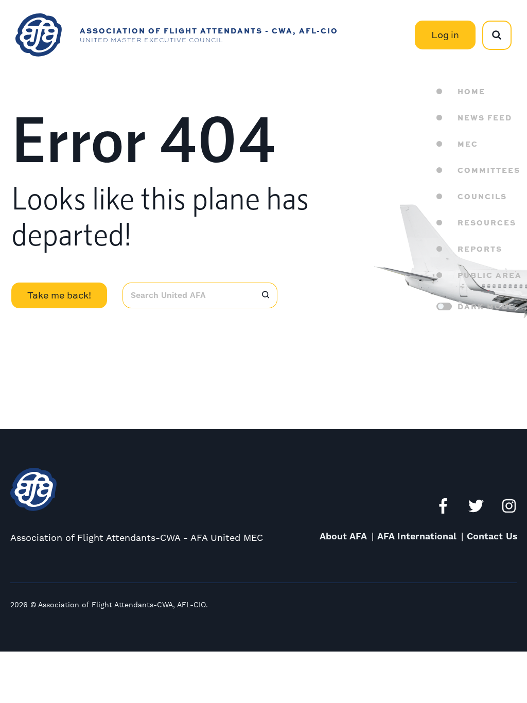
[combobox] (188, 295)
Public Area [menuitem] (490, 275)
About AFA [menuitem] (343, 536)
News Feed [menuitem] (485, 117)
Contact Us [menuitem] (492, 536)
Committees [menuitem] (489, 170)
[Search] (265, 295)
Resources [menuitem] (487, 222)
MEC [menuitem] (468, 143)
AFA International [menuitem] (416, 536)
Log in (445, 34)
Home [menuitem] (471, 91)
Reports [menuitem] (480, 248)
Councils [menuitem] (482, 196)
